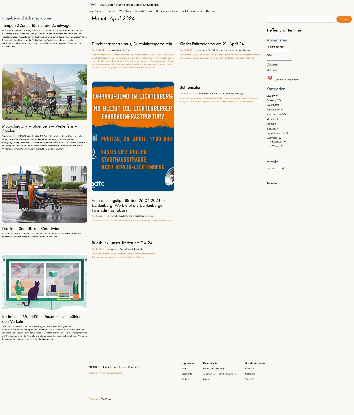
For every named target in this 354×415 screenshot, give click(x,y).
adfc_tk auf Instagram (287, 79)
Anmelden (272, 183)
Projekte (276, 141)
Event (128, 50)
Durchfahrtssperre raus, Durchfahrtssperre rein (132, 43)
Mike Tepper (117, 50)
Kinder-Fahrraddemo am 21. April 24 (212, 43)
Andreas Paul (205, 50)
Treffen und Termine (284, 30)
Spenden (271, 128)
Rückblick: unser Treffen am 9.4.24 (122, 242)
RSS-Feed (272, 70)
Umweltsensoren (275, 133)
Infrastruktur (235, 50)
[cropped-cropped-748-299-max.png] (92, 4)
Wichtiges (239, 93)
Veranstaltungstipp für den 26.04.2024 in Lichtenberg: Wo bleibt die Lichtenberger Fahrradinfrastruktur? (128, 205)
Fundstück (272, 109)
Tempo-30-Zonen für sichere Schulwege (36, 25)
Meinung (246, 50)
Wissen (276, 146)
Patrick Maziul (117, 216)
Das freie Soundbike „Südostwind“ (32, 228)
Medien (270, 119)
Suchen (344, 19)
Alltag (270, 95)
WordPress (106, 399)
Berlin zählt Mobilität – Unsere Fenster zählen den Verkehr (41, 319)
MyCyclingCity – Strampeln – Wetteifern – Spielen (39, 128)
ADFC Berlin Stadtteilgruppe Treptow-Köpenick (129, 4)
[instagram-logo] (270, 77)
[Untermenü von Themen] (216, 11)
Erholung (218, 50)
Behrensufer (190, 87)
